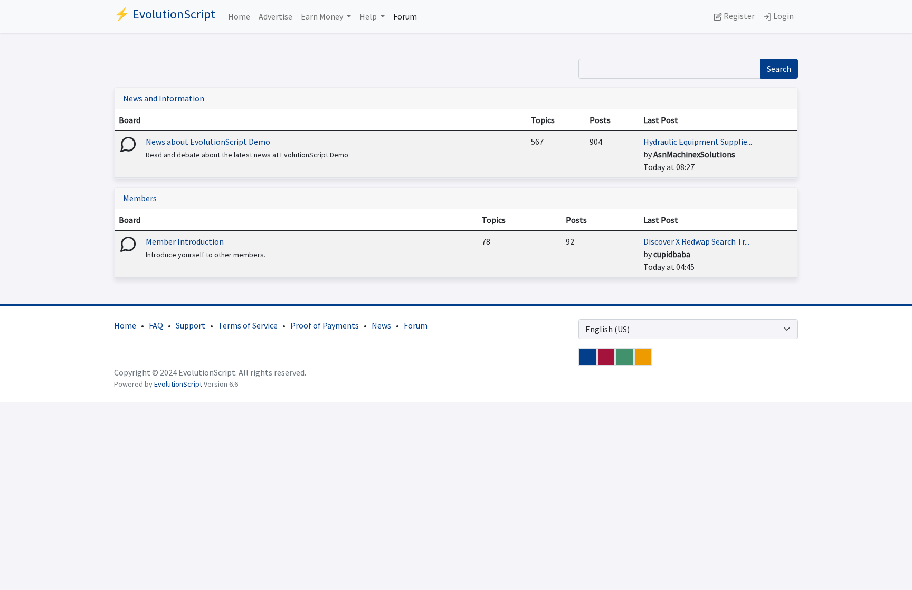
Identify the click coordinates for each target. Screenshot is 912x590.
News (381, 325)
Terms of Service (248, 325)
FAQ (156, 325)
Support (190, 325)
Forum (405, 16)
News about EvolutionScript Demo (208, 141)
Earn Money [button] (323, 16)
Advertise (275, 16)
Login (783, 16)
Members (140, 198)
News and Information (163, 98)
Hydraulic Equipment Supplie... (697, 141)
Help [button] (368, 16)
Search (779, 68)
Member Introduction (185, 241)
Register (738, 16)
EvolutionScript (178, 384)
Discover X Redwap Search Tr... (696, 241)
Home (239, 16)
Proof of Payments (324, 325)
